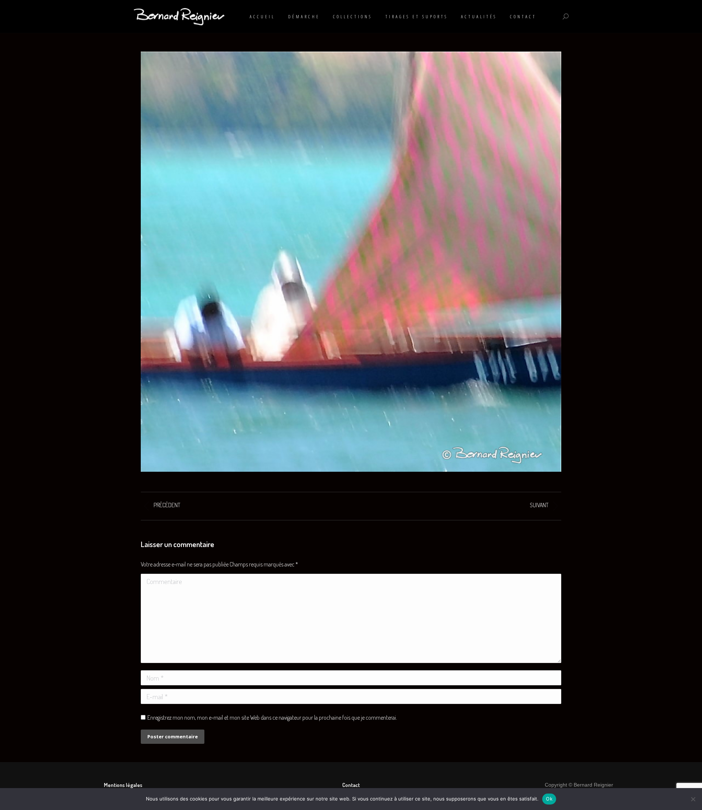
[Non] (693, 799)
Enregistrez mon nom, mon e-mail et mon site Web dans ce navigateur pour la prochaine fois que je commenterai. (272, 717)
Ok (549, 799)
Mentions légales (123, 784)
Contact (351, 784)
